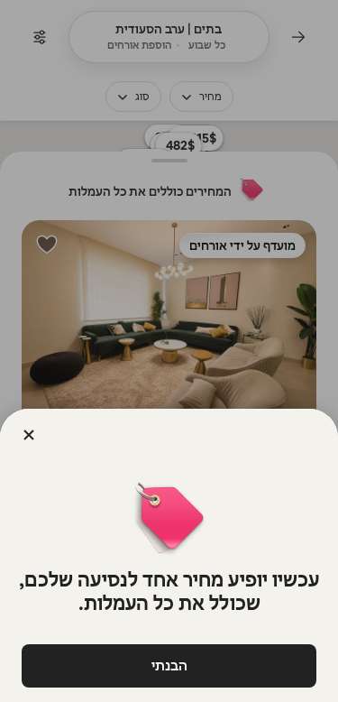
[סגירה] (29, 435)
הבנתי (169, 665)
